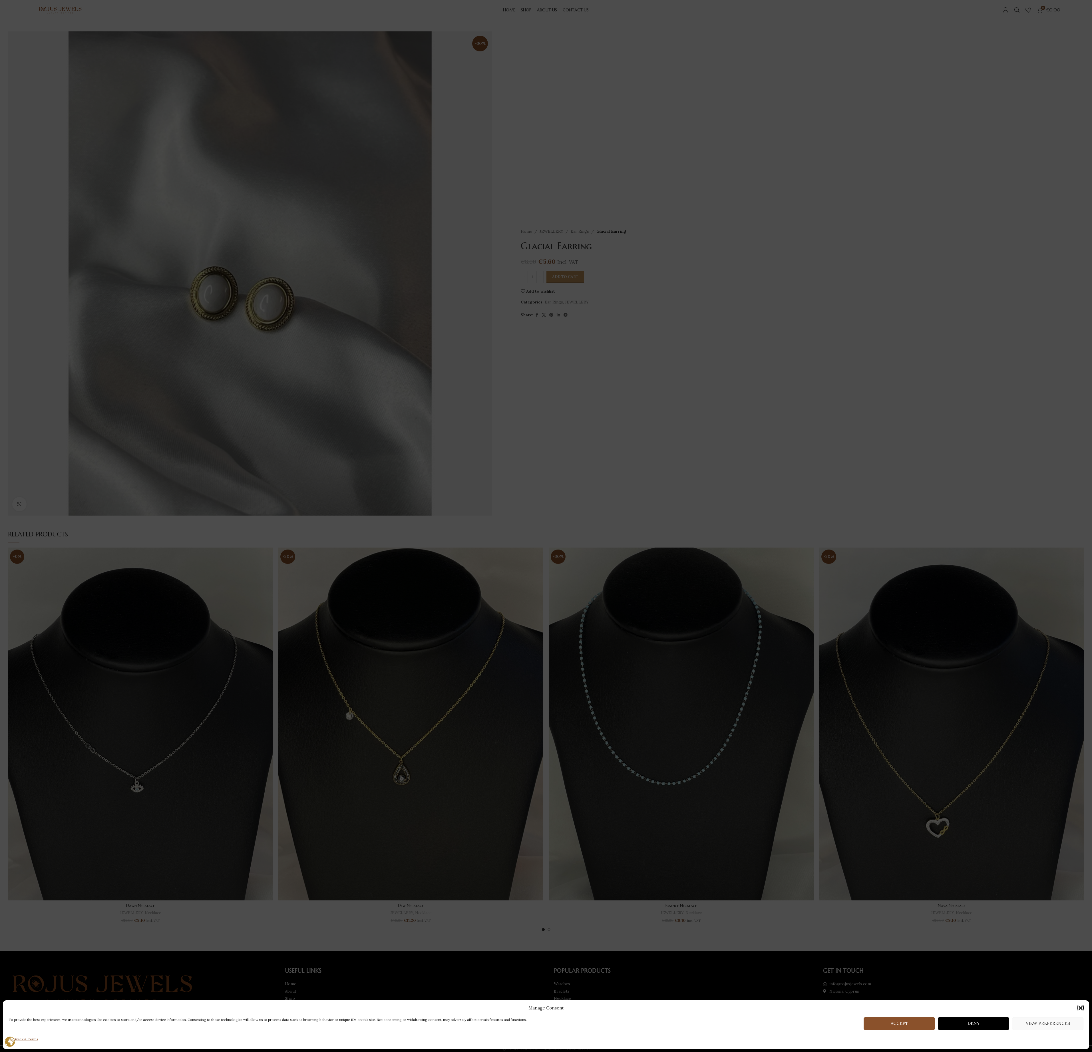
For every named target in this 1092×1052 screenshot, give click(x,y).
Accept (899, 1023)
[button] (1080, 1008)
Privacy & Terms (24, 1039)
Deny (974, 1023)
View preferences (1048, 1023)
